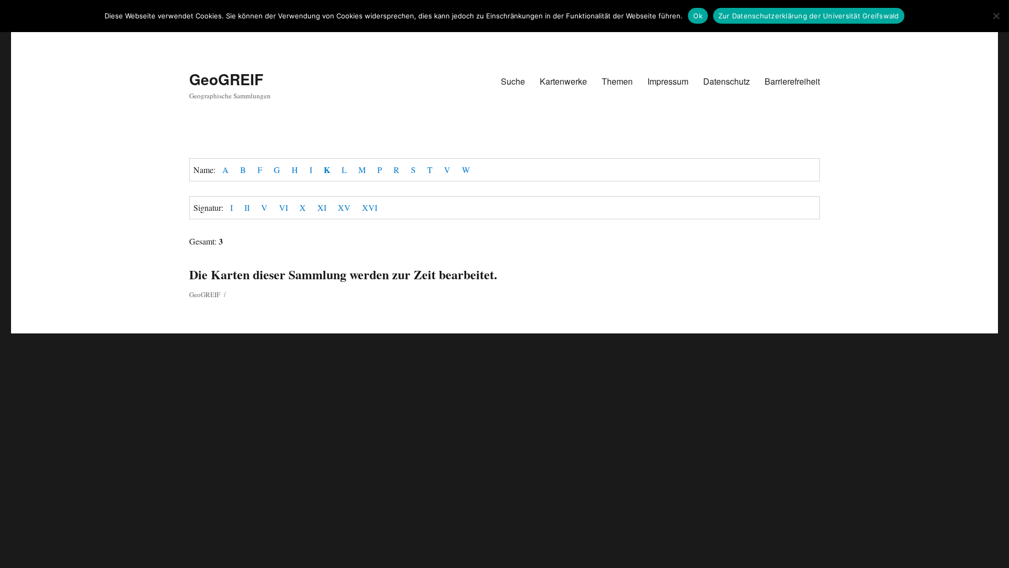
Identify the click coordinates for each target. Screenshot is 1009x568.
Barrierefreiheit (792, 81)
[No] (996, 16)
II (247, 207)
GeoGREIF (226, 79)
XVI (369, 207)
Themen (617, 81)
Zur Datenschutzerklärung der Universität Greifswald (808, 16)
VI (283, 207)
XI (321, 207)
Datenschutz (726, 81)
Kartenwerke (563, 81)
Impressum (667, 81)
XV (344, 207)
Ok (698, 16)
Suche (513, 81)
